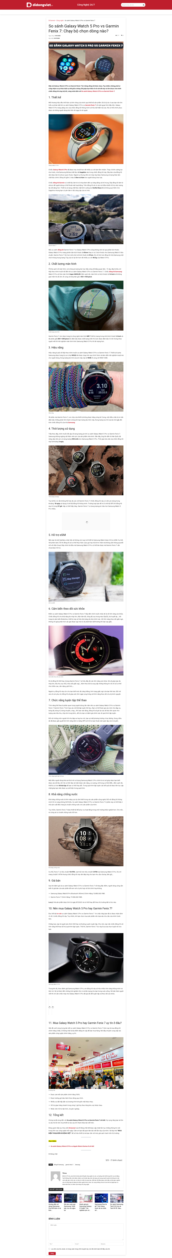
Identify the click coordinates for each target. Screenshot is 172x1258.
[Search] (143, 5)
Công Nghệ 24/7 (86, 4)
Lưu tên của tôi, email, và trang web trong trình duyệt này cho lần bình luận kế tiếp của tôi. (80, 1249)
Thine (64, 1173)
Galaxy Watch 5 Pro (60, 170)
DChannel (52, 20)
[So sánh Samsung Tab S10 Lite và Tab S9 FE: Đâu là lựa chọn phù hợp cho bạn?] (116, 1198)
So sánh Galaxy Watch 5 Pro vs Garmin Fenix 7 (97, 91)
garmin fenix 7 (69, 1164)
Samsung (77, 1164)
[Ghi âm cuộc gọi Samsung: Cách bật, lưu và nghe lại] (70, 1198)
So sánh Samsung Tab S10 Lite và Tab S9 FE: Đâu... (116, 1206)
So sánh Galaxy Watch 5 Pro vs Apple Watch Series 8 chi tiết (72, 1146)
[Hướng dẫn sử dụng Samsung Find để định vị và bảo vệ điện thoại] (55, 1198)
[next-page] (53, 1216)
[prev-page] (50, 1216)
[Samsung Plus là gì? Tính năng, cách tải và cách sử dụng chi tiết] (101, 1198)
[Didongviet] (40, 4)
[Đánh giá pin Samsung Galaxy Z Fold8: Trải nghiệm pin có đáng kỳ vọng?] (86, 1198)
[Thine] (55, 1178)
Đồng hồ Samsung (59, 1164)
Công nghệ (59, 20)
